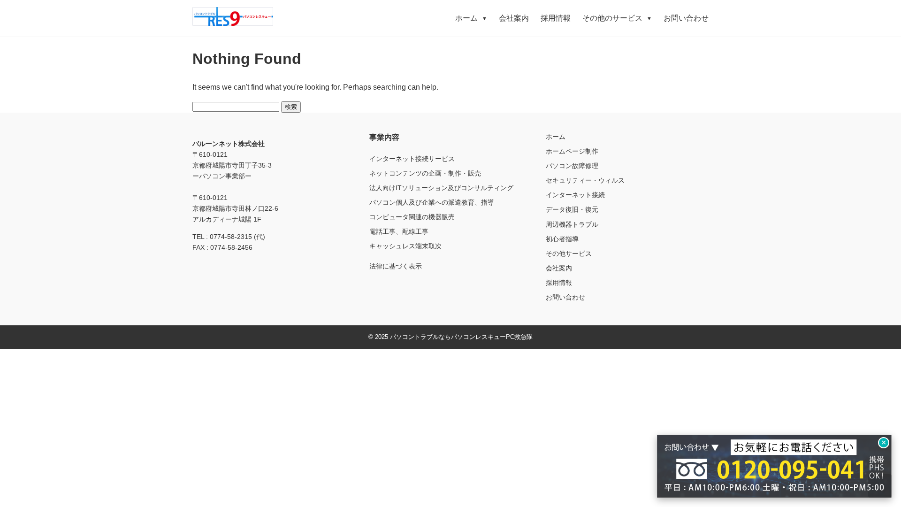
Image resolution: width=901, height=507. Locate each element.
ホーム (471, 18)
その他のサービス (617, 18)
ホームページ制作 (572, 151)
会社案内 (514, 18)
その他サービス (569, 253)
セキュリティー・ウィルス (585, 180)
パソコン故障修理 (572, 165)
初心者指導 (562, 239)
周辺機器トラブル (572, 224)
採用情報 (556, 18)
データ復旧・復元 (572, 209)
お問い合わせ (686, 18)
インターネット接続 (575, 195)
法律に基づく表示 (395, 266)
